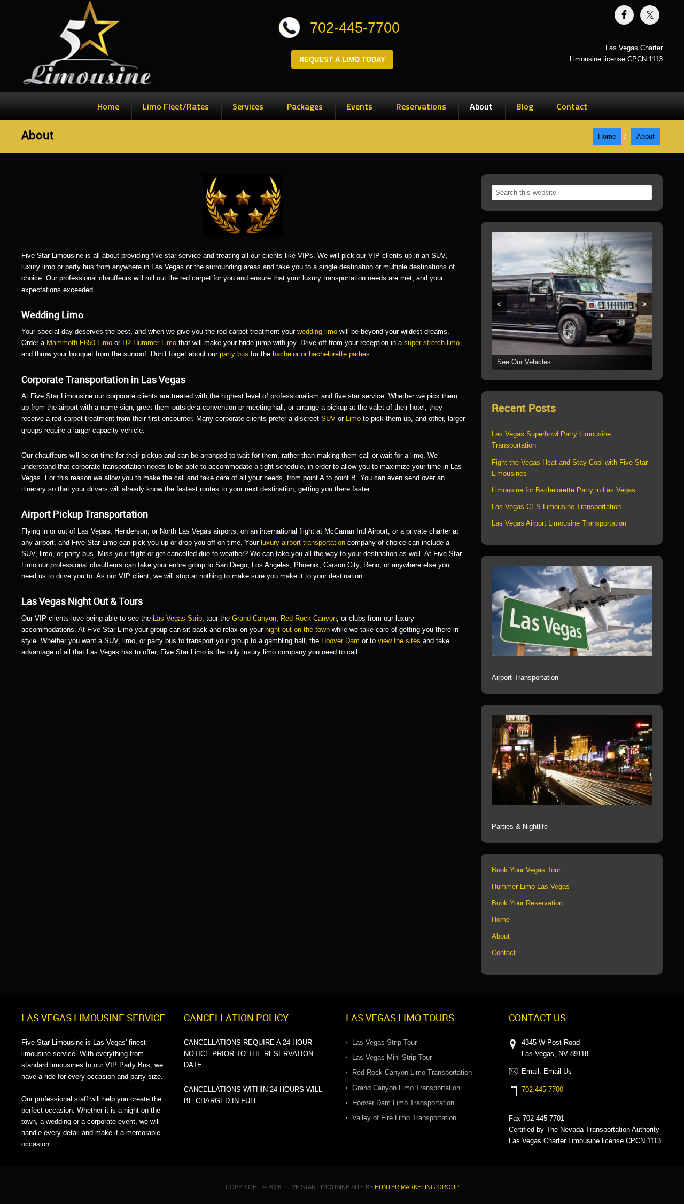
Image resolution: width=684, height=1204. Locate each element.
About (501, 936)
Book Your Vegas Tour (526, 870)
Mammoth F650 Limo (79, 343)
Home (501, 920)
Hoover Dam (340, 641)
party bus (234, 354)
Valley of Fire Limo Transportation (404, 1118)
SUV (328, 419)
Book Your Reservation (527, 903)
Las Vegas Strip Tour (384, 1042)
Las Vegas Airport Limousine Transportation (559, 523)
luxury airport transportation (303, 542)
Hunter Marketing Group (417, 1187)
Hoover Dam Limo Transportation (403, 1103)
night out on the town (297, 630)
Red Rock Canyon (309, 618)
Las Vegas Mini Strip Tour (392, 1057)
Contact (504, 953)
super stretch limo (432, 343)
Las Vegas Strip (177, 618)
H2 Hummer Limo (149, 343)
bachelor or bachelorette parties (321, 354)
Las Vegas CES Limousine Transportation (556, 507)
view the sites (399, 641)
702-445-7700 (355, 28)
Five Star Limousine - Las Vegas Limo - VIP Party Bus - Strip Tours (87, 45)
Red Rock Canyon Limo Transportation (412, 1072)
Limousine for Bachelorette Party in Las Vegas (563, 490)
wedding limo (317, 331)
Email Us (557, 1071)
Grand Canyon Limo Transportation (406, 1088)
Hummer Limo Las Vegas (531, 886)
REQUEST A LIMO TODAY (342, 60)
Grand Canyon (254, 618)
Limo (353, 419)
